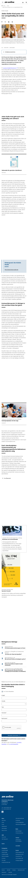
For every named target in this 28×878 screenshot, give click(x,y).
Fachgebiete (4, 848)
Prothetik (3, 858)
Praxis (3, 824)
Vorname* (4, 712)
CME (3, 835)
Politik (3, 822)
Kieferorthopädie (5, 856)
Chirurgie (3, 860)
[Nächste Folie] (5, 26)
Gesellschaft (4, 826)
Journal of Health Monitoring (9, 68)
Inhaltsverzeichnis (10, 52)
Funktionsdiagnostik (20, 822)
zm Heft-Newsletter (13, 744)
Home (4, 5)
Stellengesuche (19, 854)
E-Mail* (3, 695)
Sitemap (10, 872)
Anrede (3, 701)
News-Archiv (4, 830)
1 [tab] (21, 27)
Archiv (3, 843)
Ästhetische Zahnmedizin (21, 824)
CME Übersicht (5, 839)
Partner (3, 870)
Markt (17, 829)
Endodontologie (5, 854)
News (3, 818)
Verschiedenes (19, 858)
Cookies (14, 870)
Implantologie (4, 852)
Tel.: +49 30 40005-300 (6, 807)
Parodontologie (5, 850)
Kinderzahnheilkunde (6, 862)
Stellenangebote (19, 852)
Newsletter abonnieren (13, 735)
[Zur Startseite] (9, 2)
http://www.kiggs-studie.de (11, 269)
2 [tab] (23, 27)
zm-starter (18, 845)
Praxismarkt (18, 856)
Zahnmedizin (4, 828)
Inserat (17, 850)
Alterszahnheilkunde (20, 818)
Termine (17, 837)
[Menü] (3, 2)
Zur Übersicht (7, 478)
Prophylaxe (18, 820)
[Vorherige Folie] (2, 26)
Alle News (4, 820)
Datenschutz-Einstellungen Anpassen (9, 874)
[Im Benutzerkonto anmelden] (23, 2)
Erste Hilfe (4, 837)
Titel (3, 707)
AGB (8, 870)
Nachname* (4, 718)
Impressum (4, 872)
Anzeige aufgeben (19, 860)
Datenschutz (20, 870)
